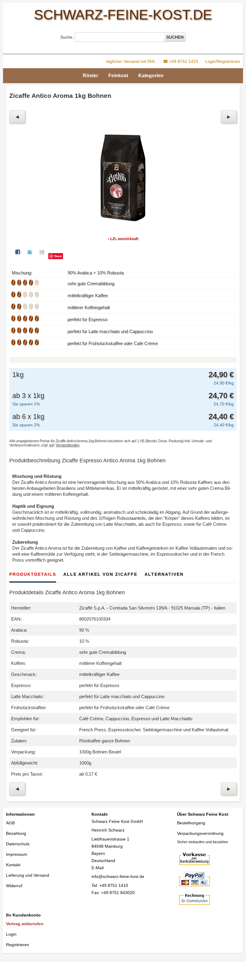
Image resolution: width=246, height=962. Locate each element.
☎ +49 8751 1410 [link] (180, 61)
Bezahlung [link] (16, 833)
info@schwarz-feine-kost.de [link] (118, 876)
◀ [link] (17, 116)
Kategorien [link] (151, 75)
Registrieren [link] (17, 944)
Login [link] (11, 934)
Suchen (175, 37)
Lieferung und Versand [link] (27, 875)
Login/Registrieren (222, 61)
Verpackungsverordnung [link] (200, 833)
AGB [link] (10, 822)
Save (58, 256)
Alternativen (164, 574)
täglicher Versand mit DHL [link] (131, 61)
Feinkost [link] (118, 75)
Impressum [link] (16, 854)
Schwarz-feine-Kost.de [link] (123, 14)
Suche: (67, 37)
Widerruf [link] (14, 885)
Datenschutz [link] (18, 843)
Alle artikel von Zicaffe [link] (100, 574)
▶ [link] (228, 116)
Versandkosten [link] (68, 445)
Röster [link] (90, 75)
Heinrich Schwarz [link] (108, 830)
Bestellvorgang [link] (191, 822)
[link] (37, 924)
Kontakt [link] (13, 864)
